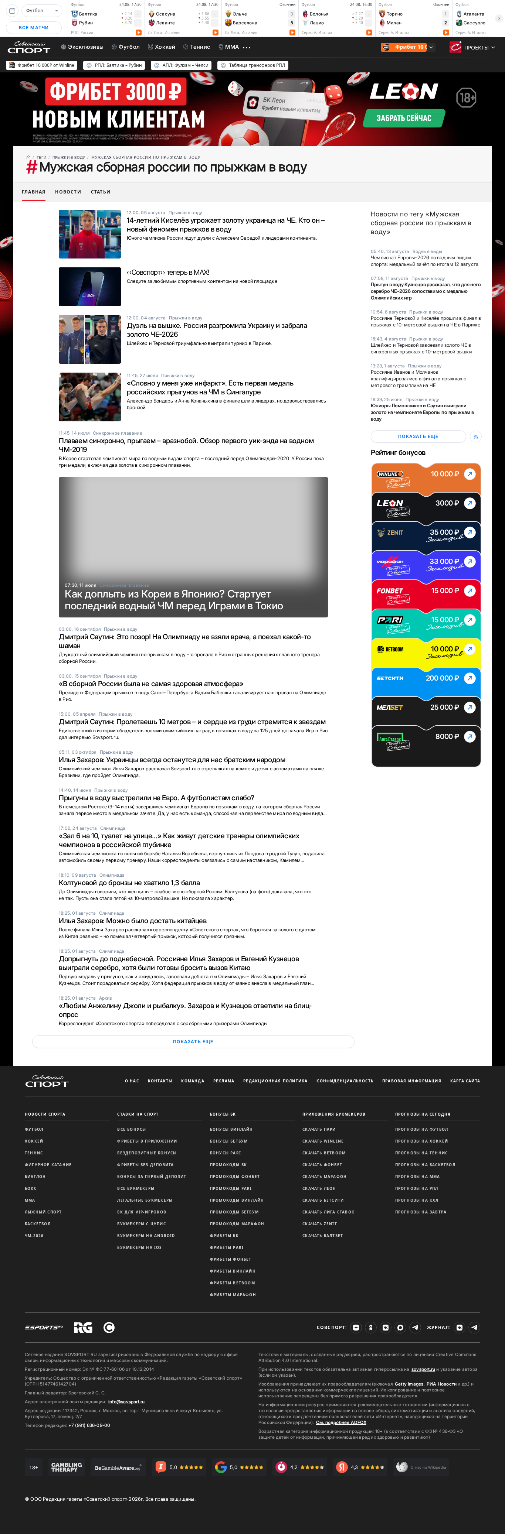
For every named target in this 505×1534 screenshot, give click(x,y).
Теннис (34, 1152)
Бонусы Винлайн (231, 1129)
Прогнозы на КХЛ (417, 1200)
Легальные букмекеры (145, 1200)
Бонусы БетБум (229, 1141)
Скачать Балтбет (322, 1235)
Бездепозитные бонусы (147, 1152)
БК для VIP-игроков (141, 1212)
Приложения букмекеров (334, 1114)
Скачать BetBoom (324, 1152)
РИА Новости (442, 1384)
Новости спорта (45, 1114)
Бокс (31, 1188)
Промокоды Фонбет (235, 1176)
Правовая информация (411, 1080)
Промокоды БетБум (234, 1212)
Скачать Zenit (319, 1223)
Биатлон (35, 1176)
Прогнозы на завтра (421, 1212)
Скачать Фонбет (322, 1164)
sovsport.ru (423, 1369)
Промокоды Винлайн (237, 1200)
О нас (132, 1080)
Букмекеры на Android (146, 1235)
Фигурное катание (48, 1164)
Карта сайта (465, 1080)
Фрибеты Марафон (233, 1294)
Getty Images (409, 1384)
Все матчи (34, 27)
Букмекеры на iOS (139, 1247)
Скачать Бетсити (323, 1200)
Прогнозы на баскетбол (425, 1164)
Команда (192, 1080)
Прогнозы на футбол (421, 1129)
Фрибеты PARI (227, 1247)
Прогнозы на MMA (417, 1176)
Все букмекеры (136, 1188)
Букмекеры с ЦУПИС (141, 1223)
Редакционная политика (275, 1080)
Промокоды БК (228, 1164)
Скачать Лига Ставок (328, 1212)
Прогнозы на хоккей (421, 1141)
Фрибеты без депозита (145, 1164)
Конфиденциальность (344, 1080)
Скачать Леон (319, 1188)
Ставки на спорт (138, 1114)
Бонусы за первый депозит (151, 1176)
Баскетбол (38, 1223)
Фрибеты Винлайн (233, 1271)
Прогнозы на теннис (421, 1152)
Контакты (160, 1080)
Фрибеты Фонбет (231, 1259)
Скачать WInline (323, 1141)
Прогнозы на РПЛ (416, 1188)
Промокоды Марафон (237, 1223)
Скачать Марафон (324, 1176)
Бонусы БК (223, 1114)
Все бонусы (131, 1129)
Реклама (223, 1080)
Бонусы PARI (225, 1152)
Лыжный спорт (43, 1212)
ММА (30, 1200)
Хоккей (34, 1141)
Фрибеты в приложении (147, 1141)
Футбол (34, 1129)
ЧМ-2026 (34, 1235)
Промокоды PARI (231, 1188)
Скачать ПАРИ (319, 1129)
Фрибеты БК (224, 1235)
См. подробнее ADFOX (341, 1422)
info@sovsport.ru (126, 1401)
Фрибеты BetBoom (232, 1282)
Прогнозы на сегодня (423, 1114)
